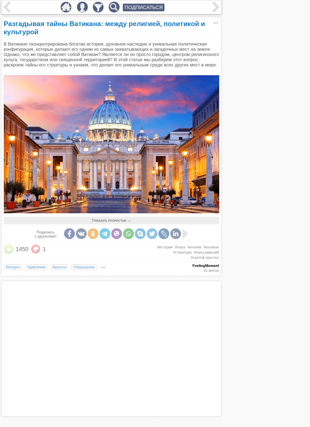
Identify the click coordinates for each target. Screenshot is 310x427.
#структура (182, 252)
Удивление (36, 267)
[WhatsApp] (128, 233)
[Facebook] (69, 233)
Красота (59, 267)
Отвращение (84, 267)
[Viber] (116, 233)
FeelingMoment (205, 266)
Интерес (13, 267)
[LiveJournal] (163, 233)
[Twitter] (152, 233)
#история (165, 247)
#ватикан (211, 247)
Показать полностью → (111, 220)
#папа (180, 247)
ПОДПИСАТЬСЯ (144, 7)
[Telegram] (104, 233)
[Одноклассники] (93, 233)
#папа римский (206, 252)
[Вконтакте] (81, 233)
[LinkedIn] (175, 233)
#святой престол (205, 258)
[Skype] (140, 233)
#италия (194, 247)
